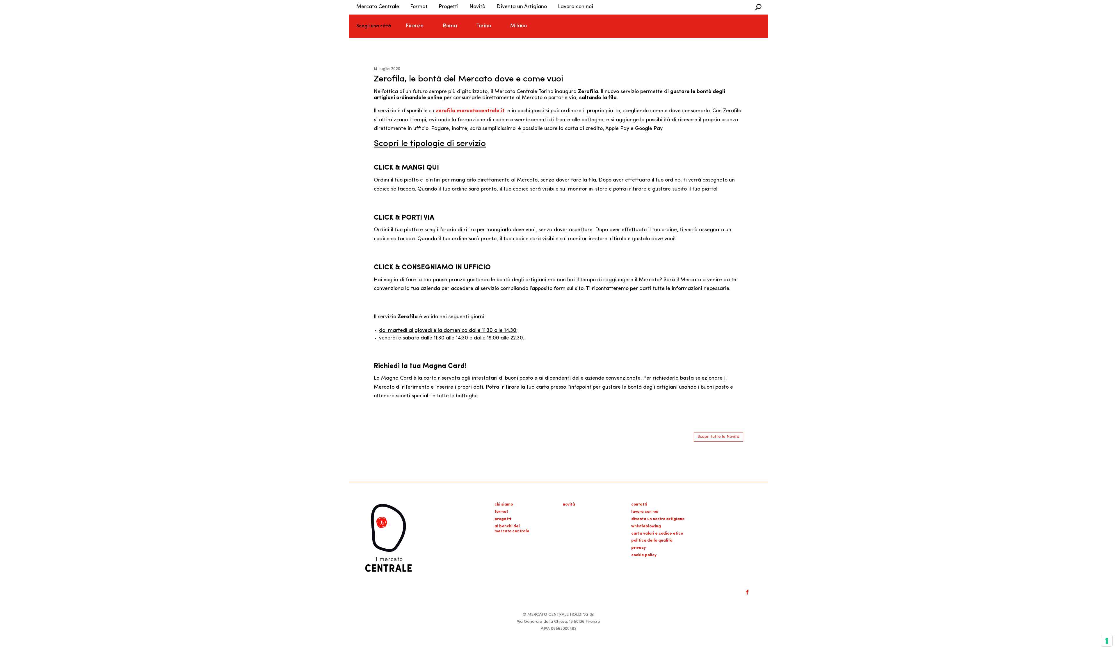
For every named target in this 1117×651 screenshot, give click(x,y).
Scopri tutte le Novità (718, 437)
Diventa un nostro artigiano (657, 519)
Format (419, 7)
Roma (450, 26)
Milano (518, 26)
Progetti (448, 7)
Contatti (639, 504)
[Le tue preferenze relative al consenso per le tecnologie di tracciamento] (1106, 640)
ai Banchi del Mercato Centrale (512, 528)
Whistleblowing (646, 526)
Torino (483, 26)
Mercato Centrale (377, 7)
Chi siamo (504, 504)
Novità (477, 7)
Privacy (638, 548)
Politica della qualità (652, 540)
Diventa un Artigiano (522, 7)
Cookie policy (644, 555)
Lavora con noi (575, 7)
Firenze (415, 26)
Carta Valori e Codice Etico (657, 533)
